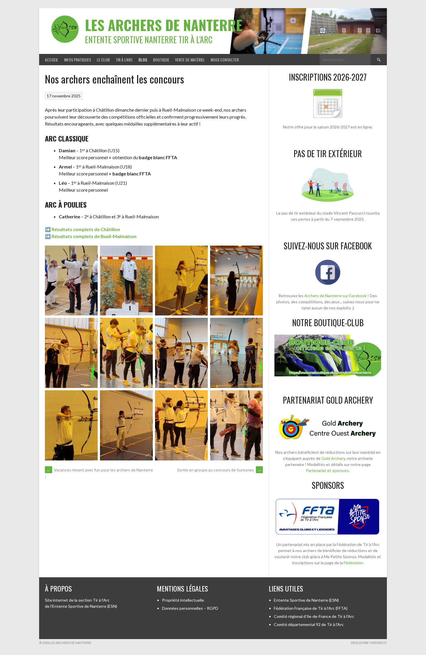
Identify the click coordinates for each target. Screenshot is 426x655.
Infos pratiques (77, 60)
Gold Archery (333, 458)
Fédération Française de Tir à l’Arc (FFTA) (310, 608)
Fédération (353, 562)
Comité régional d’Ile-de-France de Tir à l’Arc (314, 616)
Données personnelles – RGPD (190, 608)
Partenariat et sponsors (327, 470)
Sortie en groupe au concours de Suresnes (219, 469)
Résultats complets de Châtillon (86, 229)
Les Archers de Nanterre (163, 24)
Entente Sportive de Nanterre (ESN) (306, 600)
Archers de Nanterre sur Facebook (335, 295)
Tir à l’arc (124, 60)
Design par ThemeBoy (369, 643)
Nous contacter (225, 60)
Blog (143, 60)
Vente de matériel (190, 60)
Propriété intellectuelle (183, 600)
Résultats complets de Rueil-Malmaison (94, 236)
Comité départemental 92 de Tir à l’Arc (309, 624)
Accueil (51, 60)
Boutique (161, 60)
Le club (103, 60)
